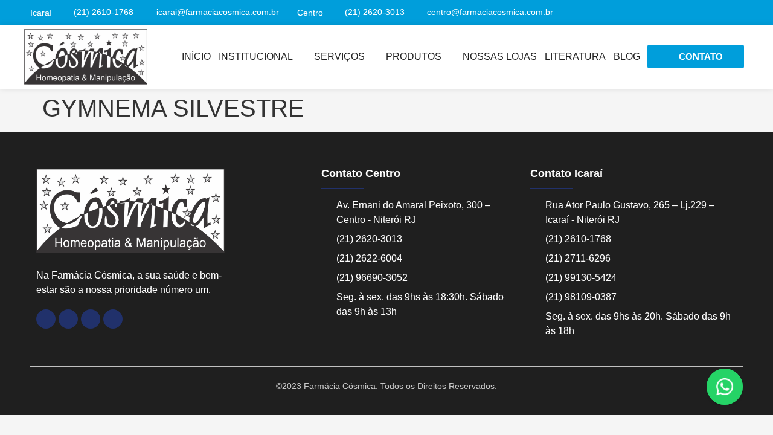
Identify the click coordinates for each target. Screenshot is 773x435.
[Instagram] (675, 12)
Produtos (413, 56)
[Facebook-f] (695, 12)
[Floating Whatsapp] (725, 387)
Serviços (339, 56)
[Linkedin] (716, 12)
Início (196, 56)
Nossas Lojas (500, 56)
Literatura (575, 56)
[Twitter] (737, 12)
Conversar (741, 387)
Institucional (256, 56)
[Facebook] (46, 319)
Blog (627, 56)
